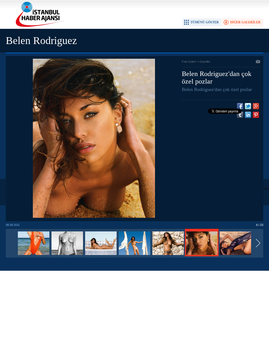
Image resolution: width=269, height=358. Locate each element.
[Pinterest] (256, 115)
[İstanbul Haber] (38, 26)
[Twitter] (248, 106)
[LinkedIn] (248, 115)
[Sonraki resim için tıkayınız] (94, 217)
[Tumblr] (240, 115)
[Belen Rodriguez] (33, 255)
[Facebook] (240, 106)
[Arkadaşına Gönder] (258, 62)
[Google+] (256, 106)
